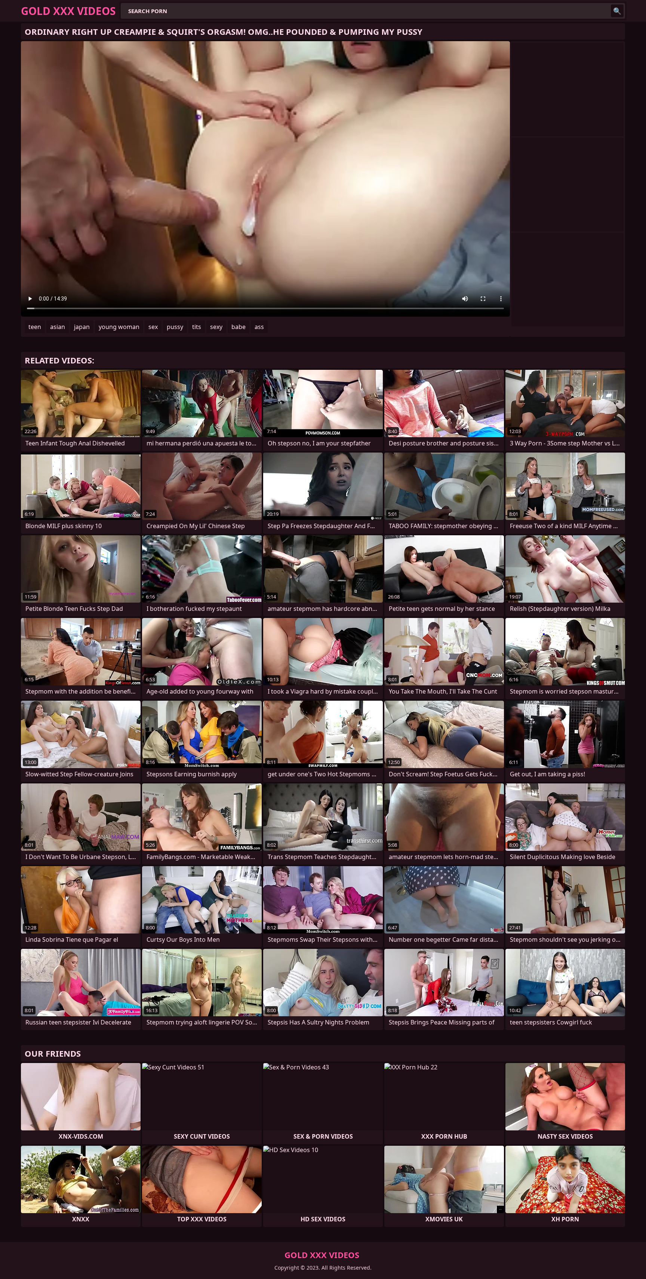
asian (57, 327)
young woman (119, 327)
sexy (216, 327)
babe (238, 327)
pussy (175, 327)
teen (34, 327)
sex (153, 327)
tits (196, 327)
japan (82, 327)
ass (259, 327)
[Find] (617, 10)
